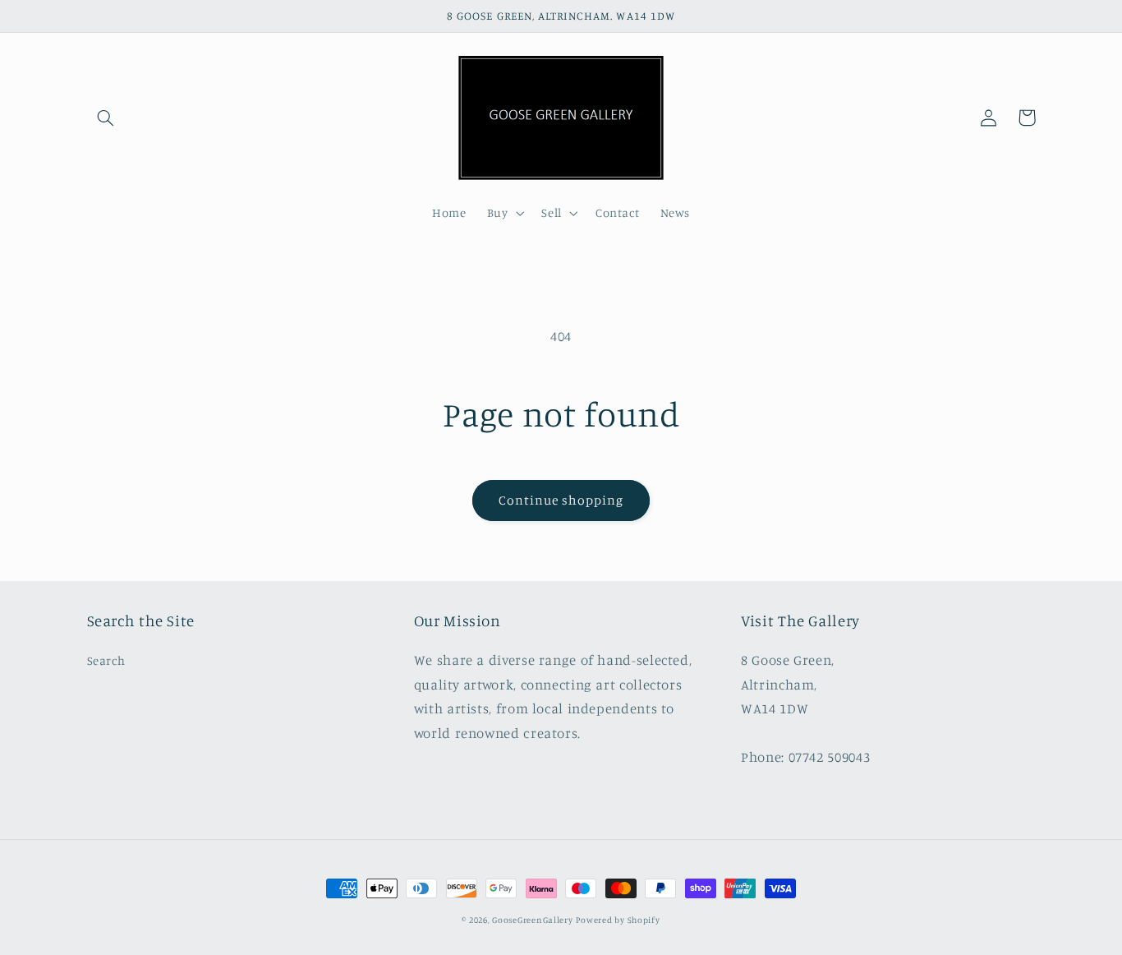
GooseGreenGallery (532, 920)
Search (106, 660)
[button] (106, 117)
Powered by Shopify (618, 920)
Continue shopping (561, 500)
